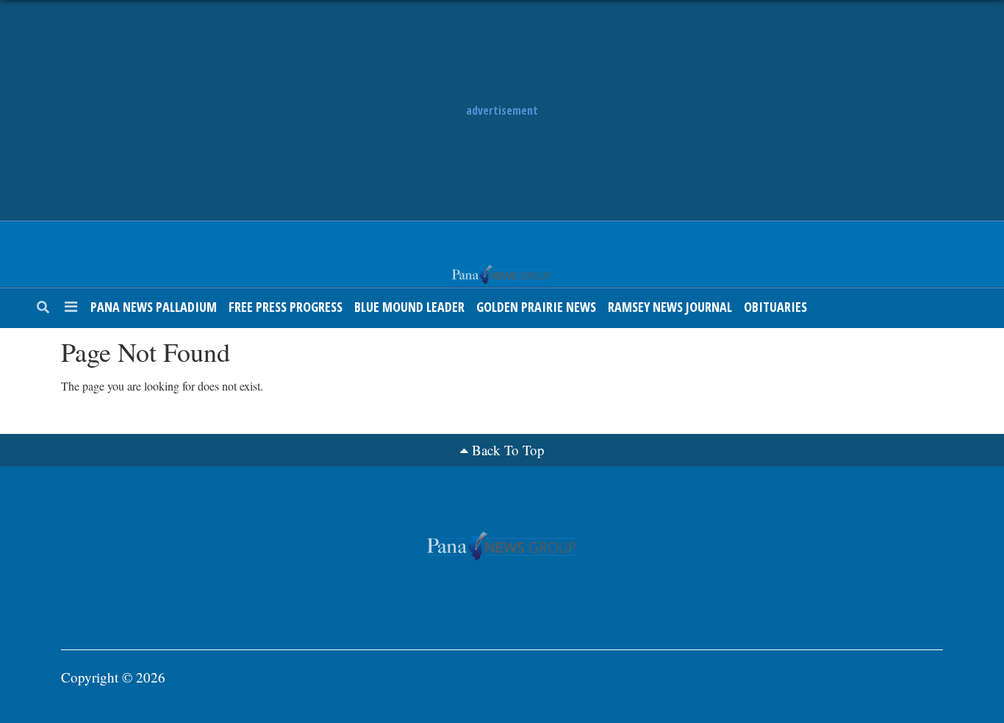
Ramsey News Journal (670, 307)
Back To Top (508, 450)
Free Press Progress (286, 307)
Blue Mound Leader (409, 307)
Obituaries (775, 307)
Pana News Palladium (153, 307)
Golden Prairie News (536, 307)
